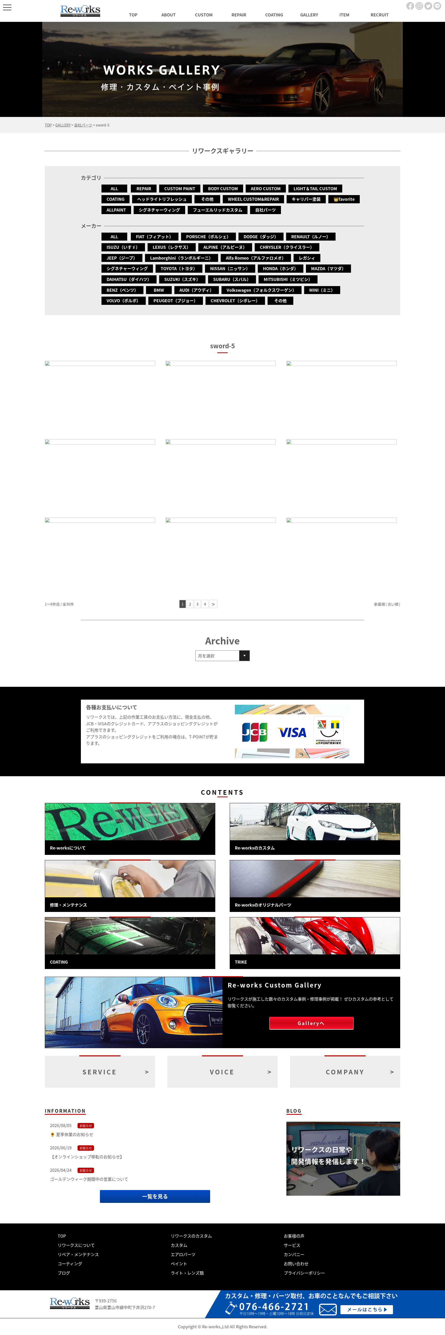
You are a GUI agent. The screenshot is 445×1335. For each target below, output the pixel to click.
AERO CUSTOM (266, 188)
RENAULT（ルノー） (310, 236)
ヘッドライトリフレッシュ (162, 199)
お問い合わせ (296, 1263)
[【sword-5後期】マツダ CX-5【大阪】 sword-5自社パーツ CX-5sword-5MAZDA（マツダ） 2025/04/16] (341, 397)
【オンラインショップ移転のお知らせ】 (87, 1157)
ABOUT (168, 15)
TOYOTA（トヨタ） (179, 268)
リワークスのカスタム (191, 1236)
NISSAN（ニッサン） (230, 268)
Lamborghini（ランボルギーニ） (181, 258)
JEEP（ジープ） (122, 258)
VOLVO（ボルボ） (124, 300)
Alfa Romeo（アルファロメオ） (256, 258)
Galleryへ (311, 1023)
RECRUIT (380, 15)
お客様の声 (294, 1236)
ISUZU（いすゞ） (123, 247)
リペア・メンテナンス (78, 1254)
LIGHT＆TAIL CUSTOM (315, 188)
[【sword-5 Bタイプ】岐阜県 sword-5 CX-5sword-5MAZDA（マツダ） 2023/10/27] (221, 554)
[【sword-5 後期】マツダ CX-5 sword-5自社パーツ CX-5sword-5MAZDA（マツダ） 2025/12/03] (100, 397)
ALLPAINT (116, 210)
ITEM (344, 15)
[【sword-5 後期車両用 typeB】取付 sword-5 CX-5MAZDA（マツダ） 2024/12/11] (221, 476)
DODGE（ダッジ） (261, 236)
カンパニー (294, 1254)
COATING (274, 15)
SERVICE (99, 1071)
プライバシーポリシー (304, 1273)
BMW (159, 290)
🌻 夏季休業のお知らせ (71, 1134)
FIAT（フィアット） (154, 236)
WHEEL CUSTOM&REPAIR (253, 199)
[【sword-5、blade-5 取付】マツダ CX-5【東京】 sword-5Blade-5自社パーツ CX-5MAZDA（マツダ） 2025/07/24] (221, 397)
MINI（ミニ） (322, 290)
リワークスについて (76, 1245)
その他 (207, 199)
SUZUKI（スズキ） (182, 279)
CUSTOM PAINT (179, 188)
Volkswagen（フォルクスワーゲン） (261, 290)
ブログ (64, 1273)
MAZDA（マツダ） (328, 268)
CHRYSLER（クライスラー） (287, 247)
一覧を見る (155, 1196)
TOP (133, 15)
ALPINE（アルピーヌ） (225, 247)
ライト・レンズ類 (187, 1273)
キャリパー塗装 (306, 199)
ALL (114, 188)
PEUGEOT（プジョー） (175, 300)
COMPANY (345, 1071)
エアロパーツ (183, 1254)
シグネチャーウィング (159, 210)
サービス (292, 1245)
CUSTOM (204, 15)
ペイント (179, 1263)
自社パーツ (265, 210)
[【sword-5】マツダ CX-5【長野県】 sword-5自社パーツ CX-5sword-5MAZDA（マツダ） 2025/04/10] (100, 476)
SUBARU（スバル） (232, 279)
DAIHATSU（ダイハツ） (129, 279)
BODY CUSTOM (223, 188)
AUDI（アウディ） (196, 290)
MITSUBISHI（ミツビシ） (288, 279)
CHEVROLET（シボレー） (235, 300)
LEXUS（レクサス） (172, 247)
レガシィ (307, 258)
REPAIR (239, 15)
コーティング (70, 1263)
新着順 (379, 604)
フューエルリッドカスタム (217, 210)
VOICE (222, 1071)
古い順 (393, 604)
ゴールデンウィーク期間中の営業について (89, 1179)
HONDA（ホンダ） (280, 268)
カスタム (179, 1245)
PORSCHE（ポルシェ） (208, 236)
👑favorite (344, 199)
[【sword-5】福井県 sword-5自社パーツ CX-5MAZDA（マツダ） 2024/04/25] (341, 476)
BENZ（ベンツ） (122, 290)
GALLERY (309, 15)
